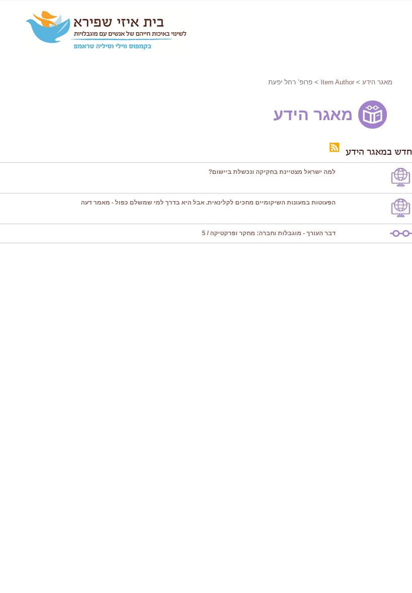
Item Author (337, 82)
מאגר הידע (377, 82)
